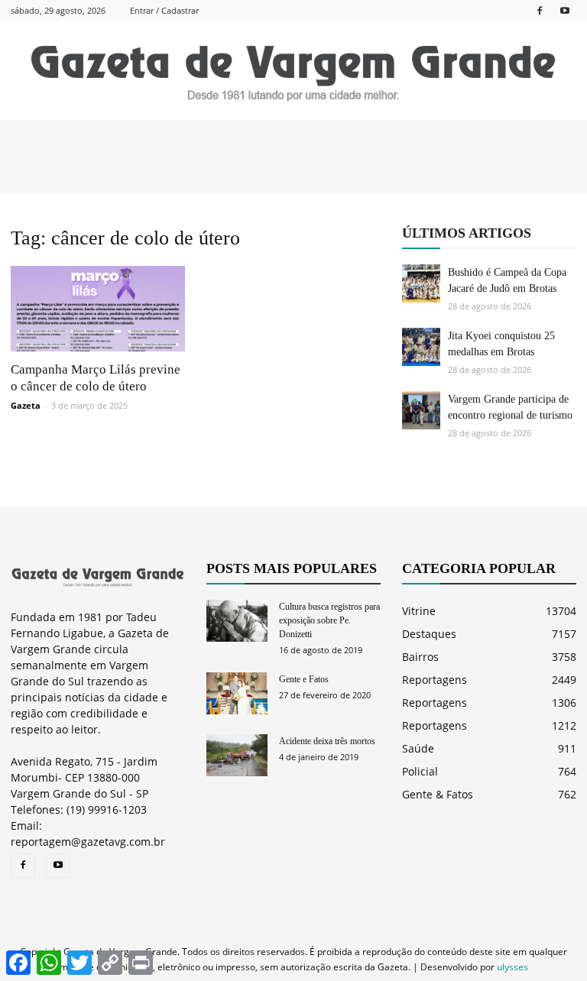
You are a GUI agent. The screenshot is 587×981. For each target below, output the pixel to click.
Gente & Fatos (437, 794)
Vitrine (419, 611)
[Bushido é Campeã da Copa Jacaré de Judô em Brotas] (421, 283)
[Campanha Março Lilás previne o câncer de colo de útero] (98, 308)
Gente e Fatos (304, 679)
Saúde (418, 748)
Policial (420, 771)
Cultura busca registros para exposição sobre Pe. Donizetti (329, 620)
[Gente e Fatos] (237, 693)
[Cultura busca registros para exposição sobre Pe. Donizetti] (237, 621)
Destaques (429, 633)
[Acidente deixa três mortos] (237, 755)
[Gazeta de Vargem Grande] (293, 71)
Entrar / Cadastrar (164, 10)
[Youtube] (564, 10)
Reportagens (434, 679)
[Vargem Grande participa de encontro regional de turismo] (421, 410)
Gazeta (26, 405)
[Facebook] (539, 10)
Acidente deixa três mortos (327, 741)
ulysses (512, 966)
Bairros (420, 656)
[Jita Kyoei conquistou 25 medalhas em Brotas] (421, 347)
